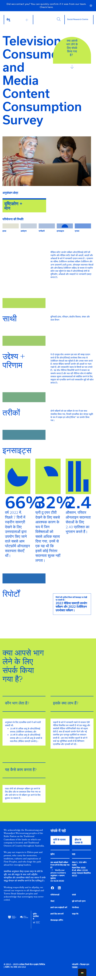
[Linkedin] (59, 888)
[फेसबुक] (52, 888)
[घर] (77, 19)
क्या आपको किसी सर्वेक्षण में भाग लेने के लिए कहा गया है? (60, 865)
